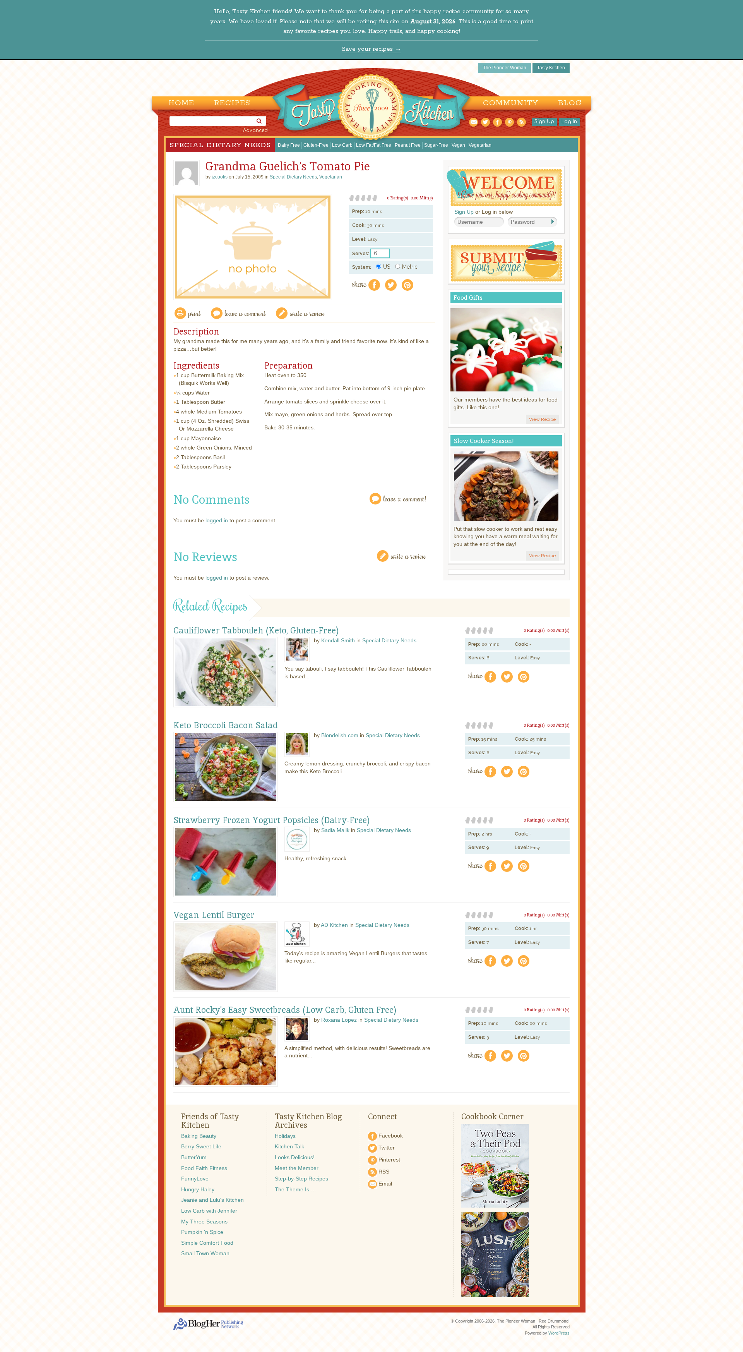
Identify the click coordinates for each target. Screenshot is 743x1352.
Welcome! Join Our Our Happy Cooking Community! (504, 187)
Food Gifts (468, 297)
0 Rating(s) (397, 198)
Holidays (285, 1136)
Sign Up (544, 121)
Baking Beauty (198, 1136)
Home (181, 103)
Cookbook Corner (492, 1117)
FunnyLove (195, 1178)
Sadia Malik (335, 830)
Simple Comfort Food (207, 1243)
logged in (216, 520)
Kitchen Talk (289, 1146)
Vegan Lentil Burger (214, 915)
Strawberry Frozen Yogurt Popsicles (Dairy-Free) (271, 820)
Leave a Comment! (404, 498)
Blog (570, 103)
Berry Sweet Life (201, 1146)
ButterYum (194, 1157)
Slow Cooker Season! (484, 441)
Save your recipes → (371, 49)
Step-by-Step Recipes (301, 1178)
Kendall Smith (338, 640)
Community (510, 103)
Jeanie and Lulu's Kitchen (212, 1200)
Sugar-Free (436, 145)
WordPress (559, 1333)
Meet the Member (296, 1168)
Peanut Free (408, 145)
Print (194, 313)
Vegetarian (480, 145)
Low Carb (342, 145)
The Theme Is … (295, 1189)
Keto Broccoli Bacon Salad (225, 725)
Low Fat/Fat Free (373, 145)
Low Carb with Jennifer (209, 1211)
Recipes (232, 103)
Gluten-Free (316, 145)
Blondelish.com (339, 735)
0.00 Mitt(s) (422, 198)
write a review (307, 313)
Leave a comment (245, 313)
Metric (410, 267)
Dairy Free (289, 145)
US (386, 267)
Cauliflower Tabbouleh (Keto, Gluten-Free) (256, 630)
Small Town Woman (205, 1253)
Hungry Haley (197, 1189)
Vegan (458, 145)
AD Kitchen (334, 925)
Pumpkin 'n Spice (202, 1232)
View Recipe (542, 419)
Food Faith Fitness (204, 1168)
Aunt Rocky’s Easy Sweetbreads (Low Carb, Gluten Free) (285, 1010)
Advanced (255, 130)
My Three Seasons (204, 1221)
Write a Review (408, 556)
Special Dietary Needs (220, 145)
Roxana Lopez (339, 1020)
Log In (569, 121)
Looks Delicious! (295, 1157)
